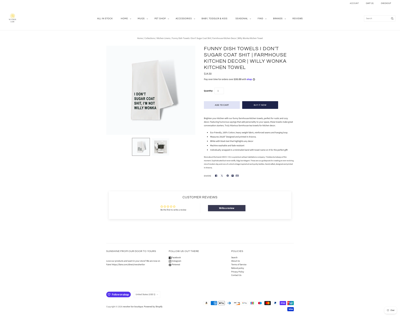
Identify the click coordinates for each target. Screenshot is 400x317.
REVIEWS (297, 18)
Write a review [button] (226, 208)
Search (234, 257)
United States (145, 294)
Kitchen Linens (163, 38)
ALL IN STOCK (105, 18)
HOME (124, 18)
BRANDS (278, 18)
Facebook (176, 257)
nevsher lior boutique (133, 306)
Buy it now (260, 105)
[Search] (392, 18)
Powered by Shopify (153, 306)
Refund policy (237, 268)
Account (354, 3)
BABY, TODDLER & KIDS (214, 18)
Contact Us (236, 275)
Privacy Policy (237, 271)
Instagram (176, 261)
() (370, 3)
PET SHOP (160, 18)
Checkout (386, 3)
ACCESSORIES (184, 18)
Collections (150, 38)
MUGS (141, 18)
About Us (235, 261)
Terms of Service (238, 264)
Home (140, 38)
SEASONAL (241, 18)
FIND (260, 18)
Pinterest (175, 264)
